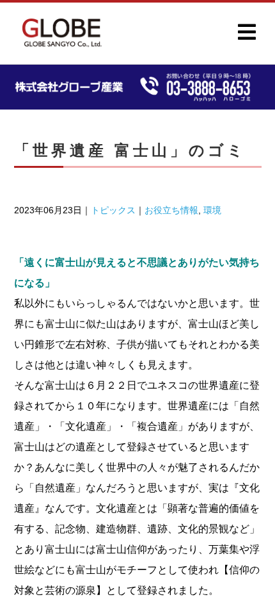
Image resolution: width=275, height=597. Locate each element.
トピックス (113, 210)
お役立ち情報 (171, 210)
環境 (212, 210)
